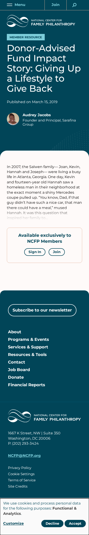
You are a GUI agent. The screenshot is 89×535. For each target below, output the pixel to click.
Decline (52, 523)
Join (56, 252)
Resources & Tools (27, 354)
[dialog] (44, 516)
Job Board (19, 369)
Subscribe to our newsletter (42, 310)
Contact (16, 362)
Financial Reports (26, 384)
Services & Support (28, 347)
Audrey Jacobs (37, 115)
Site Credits (17, 486)
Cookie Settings (21, 474)
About (14, 331)
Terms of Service (22, 480)
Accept (75, 523)
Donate (16, 377)
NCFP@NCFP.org (24, 455)
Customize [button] (13, 523)
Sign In (35, 252)
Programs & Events (28, 339)
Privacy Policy (19, 468)
